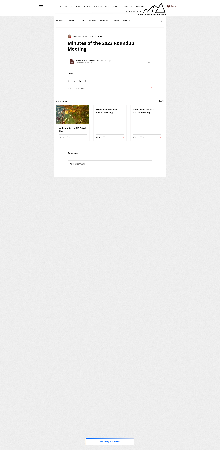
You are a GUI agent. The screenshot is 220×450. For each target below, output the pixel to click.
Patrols (71, 20)
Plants (81, 20)
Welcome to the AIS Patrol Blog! (72, 129)
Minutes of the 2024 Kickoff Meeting (106, 111)
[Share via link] (85, 81)
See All (161, 101)
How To (126, 20)
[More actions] (151, 36)
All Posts (59, 20)
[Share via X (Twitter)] (74, 81)
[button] (161, 21)
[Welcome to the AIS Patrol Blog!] (72, 114)
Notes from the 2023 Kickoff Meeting (143, 111)
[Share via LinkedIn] (80, 81)
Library (116, 20)
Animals (92, 20)
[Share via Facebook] (69, 81)
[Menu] (41, 6)
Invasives (104, 20)
